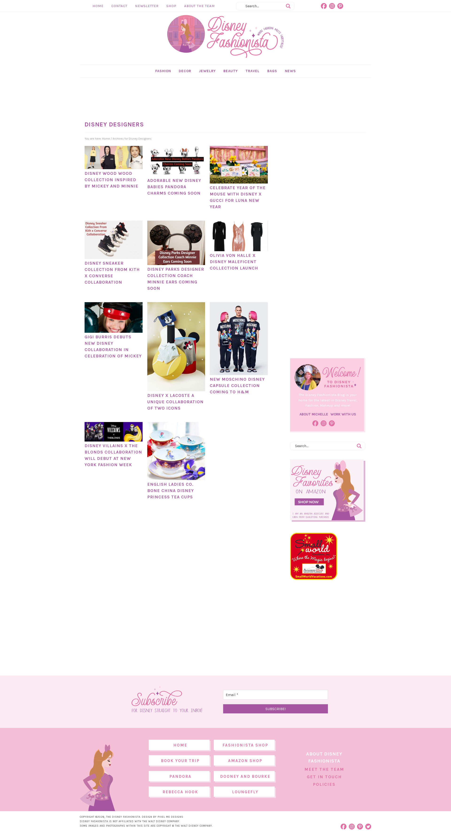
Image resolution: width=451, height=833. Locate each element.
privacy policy (233, 455)
